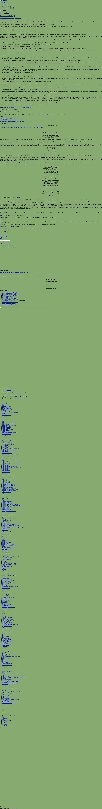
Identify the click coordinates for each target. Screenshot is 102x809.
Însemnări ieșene (5, 543)
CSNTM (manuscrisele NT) (7, 492)
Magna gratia (4, 570)
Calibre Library (4, 437)
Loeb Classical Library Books (7, 566)
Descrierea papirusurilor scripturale (8, 496)
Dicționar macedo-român (6, 508)
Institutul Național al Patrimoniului (8, 544)
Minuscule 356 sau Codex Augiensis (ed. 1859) (10, 586)
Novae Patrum (4, 616)
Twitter (3, 723)
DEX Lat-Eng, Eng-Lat (6, 498)
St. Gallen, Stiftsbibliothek (6, 668)
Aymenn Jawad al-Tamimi (6, 415)
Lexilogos (3, 560)
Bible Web (4, 712)
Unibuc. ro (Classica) (5, 696)
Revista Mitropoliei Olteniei (6, 649)
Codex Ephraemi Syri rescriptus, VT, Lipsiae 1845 (10, 460)
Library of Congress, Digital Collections (9, 563)
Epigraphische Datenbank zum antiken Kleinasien (10, 525)
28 (7, 237)
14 (7, 235)
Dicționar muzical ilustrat (6, 509)
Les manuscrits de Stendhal (6, 558)
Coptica (3, 486)
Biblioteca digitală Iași (6, 428)
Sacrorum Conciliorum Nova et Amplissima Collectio (11, 656)
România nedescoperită (6, 654)
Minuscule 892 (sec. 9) (6, 601)
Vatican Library (4, 724)
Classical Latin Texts (5, 447)
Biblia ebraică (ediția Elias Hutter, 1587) (9, 419)
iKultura (3, 539)
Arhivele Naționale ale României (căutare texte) (10, 412)
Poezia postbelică (5, 119)
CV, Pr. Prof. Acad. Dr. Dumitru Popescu (9, 7)
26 (5, 237)
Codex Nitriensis (5, 465)
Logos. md (4, 569)
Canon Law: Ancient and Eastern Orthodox (9, 440)
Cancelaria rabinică (5, 439)
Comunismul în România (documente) (8, 484)
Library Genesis (4, 562)
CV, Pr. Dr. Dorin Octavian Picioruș (8, 5)
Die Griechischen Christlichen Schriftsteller (9, 512)
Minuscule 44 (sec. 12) (6, 588)
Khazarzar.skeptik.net (5, 554)
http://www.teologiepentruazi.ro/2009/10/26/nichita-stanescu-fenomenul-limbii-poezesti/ (50, 114)
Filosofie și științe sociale (6, 529)
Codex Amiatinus (5, 451)
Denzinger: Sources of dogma (7, 495)
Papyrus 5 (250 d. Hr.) (6, 630)
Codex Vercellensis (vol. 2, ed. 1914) (8, 479)
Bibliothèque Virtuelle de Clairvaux (8, 435)
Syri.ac (3, 674)
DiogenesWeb (4, 514)
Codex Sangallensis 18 (6, 468)
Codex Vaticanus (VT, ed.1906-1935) (8, 477)
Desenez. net (4, 497)
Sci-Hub (3, 659)
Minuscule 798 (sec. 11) (6, 599)
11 (4, 235)
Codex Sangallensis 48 (6, 470)
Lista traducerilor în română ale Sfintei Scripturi (10, 564)
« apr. (1, 239)
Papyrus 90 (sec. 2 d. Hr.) (6, 632)
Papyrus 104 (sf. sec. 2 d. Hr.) (7, 626)
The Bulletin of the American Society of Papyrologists (11, 681)
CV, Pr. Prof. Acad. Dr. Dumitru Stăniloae (9, 8)
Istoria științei (4, 549)
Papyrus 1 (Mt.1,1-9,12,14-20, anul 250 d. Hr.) (10, 624)
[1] (46, 19)
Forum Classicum (5, 530)
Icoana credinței (4, 537)
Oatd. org (3, 618)
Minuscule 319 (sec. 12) (6, 585)
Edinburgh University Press (6, 520)
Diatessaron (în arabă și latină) (7, 501)
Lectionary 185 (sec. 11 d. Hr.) (7, 557)
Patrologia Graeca (5, 634)
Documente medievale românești (7, 515)
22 (0, 237)
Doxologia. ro (4, 517)
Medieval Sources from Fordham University (9, 575)
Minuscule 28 (4, 584)
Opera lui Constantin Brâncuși (7, 621)
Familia (3, 528)
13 (6, 235)
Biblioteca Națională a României (7, 433)
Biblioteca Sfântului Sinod (6, 434)
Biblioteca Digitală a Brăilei (6, 426)
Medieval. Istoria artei (5, 576)
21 (7, 236)
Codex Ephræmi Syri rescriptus (7, 461)
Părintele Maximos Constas (6, 633)
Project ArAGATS (5, 643)
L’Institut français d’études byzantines (8, 555)
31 (3, 238)
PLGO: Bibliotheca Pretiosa (7, 639)
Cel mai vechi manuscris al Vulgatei (8, 444)
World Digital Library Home (7, 700)
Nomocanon (4, 615)
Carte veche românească (6, 441)
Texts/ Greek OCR (5, 678)
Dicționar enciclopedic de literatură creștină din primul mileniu (12, 505)
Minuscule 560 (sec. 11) (6, 593)
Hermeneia (4, 536)
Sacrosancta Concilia (5, 657)
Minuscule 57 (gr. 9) (5, 594)
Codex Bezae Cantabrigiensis (7, 453)
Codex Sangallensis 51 (6, 471)
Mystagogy (4, 610)
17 (3, 236)
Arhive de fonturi (8, 393)
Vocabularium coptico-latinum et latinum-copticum (10, 699)
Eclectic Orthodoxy (5, 519)
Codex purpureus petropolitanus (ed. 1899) (9, 466)
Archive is (4, 410)
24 (3, 237)
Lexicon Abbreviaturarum (6, 559)
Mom (3, 603)
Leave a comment (18, 18)
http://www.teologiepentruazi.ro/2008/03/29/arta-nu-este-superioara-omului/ (19, 107)
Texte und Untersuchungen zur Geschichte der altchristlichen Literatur (14, 677)
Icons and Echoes (5, 538)
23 (1, 237)
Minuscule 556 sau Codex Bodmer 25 (8, 592)
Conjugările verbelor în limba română (8, 485)
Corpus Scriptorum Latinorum (7, 491)
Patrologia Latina (5, 635)
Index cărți (4, 540)
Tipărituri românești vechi (6, 692)
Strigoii (18, 197)
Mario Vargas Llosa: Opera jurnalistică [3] (9, 303)
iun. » (3, 239)
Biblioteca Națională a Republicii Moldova (9, 432)
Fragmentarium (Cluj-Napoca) (7, 531)
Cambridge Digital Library (6, 438)
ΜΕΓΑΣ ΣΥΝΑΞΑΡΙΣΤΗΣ (7, 703)
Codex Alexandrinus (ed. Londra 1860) (8, 450)
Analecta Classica (5, 407)
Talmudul (3, 675)
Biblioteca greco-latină (6, 430)
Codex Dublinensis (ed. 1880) (7, 458)
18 (4, 236)
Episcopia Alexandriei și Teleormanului (8, 715)
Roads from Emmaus (5, 653)
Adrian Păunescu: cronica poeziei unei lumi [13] (10, 302)
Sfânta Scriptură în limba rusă (7, 665)
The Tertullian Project (5, 690)
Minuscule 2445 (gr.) (5, 583)
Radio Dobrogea (5, 647)
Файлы (3, 707)
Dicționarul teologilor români (7, 510)
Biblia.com (4, 420)
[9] (0, 228)
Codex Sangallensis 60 (6, 472)
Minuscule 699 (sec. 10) (6, 598)
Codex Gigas (4, 462)
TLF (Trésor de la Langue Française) (8, 693)
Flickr (3, 717)
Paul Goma (4, 637)
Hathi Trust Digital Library (6, 535)
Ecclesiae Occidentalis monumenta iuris (8, 518)
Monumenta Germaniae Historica (7, 606)
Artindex (3, 413)
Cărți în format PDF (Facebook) (7, 442)
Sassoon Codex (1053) (6, 658)
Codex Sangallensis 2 (5, 469)
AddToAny (4, 405)
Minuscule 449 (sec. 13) (6, 589)
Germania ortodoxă (5, 533)
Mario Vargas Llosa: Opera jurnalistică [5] (9, 296)
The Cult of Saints (5, 682)
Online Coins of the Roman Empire (8, 620)
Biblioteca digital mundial (6, 424)
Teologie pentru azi (3, 2)
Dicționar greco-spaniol (6, 507)
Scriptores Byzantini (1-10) (6, 662)
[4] (0, 112)
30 (1, 238)
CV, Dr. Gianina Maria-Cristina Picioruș (9, 6)
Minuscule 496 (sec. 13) (6, 591)
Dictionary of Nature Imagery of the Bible (9, 511)
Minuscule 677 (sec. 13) (6, 595)
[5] (56, 102)
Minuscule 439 (4, 587)
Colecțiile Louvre (5, 483)
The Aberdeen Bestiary (6, 680)
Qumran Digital (4, 646)
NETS (3, 612)
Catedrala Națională (5, 714)
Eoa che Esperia (5, 523)
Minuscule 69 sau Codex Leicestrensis (8, 597)
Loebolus (3, 567)
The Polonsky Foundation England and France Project (11, 687)
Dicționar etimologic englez (6, 506)
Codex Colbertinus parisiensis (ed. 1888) (9, 457)
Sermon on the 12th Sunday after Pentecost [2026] (10, 292)
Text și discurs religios (6, 676)
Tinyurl (3, 722)
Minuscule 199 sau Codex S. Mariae (8, 580)
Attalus (3, 414)
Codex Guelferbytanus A (6, 463)
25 (4, 237)
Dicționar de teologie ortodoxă (7, 503)
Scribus (3, 660)
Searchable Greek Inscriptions (7, 663)
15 (0, 236)
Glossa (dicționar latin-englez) (7, 534)
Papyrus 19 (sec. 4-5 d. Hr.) (6, 629)
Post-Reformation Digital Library (7, 640)
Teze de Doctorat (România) (7, 679)
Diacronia (3, 499)
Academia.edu (4, 402)
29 (0, 238)
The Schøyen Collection (6, 688)
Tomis (3, 694)
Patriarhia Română (5, 721)
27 (6, 237)
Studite (3, 672)
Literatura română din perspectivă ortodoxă (9, 118)
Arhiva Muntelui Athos (6, 411)
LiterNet (3, 565)
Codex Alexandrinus (5, 449)
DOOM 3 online (5, 516)
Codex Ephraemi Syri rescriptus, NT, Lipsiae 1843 (10, 459)
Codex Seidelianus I (5, 473)
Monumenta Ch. (5, 605)
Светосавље (4, 706)
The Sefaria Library (5, 689)
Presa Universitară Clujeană (6, 641)
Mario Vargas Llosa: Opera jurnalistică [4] (9, 297)
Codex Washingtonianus (6, 480)
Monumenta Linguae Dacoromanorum (8, 607)
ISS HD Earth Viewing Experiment (8, 548)
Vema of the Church (5, 698)
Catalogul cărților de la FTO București (8, 443)
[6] (0, 116)
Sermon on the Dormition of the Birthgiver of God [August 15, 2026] (13, 300)
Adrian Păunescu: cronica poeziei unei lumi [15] (10, 294)
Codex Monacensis (5, 464)
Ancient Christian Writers (6, 408)
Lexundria (4, 561)
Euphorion (4, 526)
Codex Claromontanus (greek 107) (8, 456)
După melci (9, 390)
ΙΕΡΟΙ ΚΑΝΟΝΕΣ (5, 701)
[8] (0, 226)
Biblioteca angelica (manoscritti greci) (8, 423)
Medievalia (4, 577)
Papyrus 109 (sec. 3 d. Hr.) (6, 627)
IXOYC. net (4, 550)
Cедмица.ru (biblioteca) (6, 493)
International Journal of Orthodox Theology (9, 545)
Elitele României (5, 521)
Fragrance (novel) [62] (6, 301)
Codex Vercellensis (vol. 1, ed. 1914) (8, 478)
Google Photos (4, 718)
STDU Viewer (4, 670)
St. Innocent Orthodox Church (7, 669)
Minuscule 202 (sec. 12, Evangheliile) (8, 582)
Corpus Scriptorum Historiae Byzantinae (9, 490)
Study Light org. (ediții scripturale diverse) (9, 673)
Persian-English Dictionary (6, 638)
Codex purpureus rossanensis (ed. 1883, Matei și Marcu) (11, 467)
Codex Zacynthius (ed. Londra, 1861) (8, 481)
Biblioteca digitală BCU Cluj (7, 713)
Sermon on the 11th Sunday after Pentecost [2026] (10, 299)
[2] (0, 109)
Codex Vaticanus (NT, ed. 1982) (7, 476)
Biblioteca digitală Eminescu (7, 427)
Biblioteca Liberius (5, 431)
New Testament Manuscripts (7, 613)
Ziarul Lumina (4, 725)
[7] (57, 185)
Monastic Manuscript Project (7, 604)
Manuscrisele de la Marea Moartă (7, 574)
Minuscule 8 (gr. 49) (5, 600)
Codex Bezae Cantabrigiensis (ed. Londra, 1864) (10, 454)
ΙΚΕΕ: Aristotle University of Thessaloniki (9, 702)
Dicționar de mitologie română (7, 502)
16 (1, 236)
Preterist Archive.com (5, 642)
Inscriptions (4, 541)
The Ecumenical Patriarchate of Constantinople (10, 683)
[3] (0, 111)
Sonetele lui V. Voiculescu (18, 395)
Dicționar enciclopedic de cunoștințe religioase (10, 504)
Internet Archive (5, 719)
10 (3, 235)
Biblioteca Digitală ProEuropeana (7, 429)
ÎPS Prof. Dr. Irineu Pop (6, 547)
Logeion (3, 568)
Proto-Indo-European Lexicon (7, 644)
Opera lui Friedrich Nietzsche (7, 622)
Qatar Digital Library (5, 645)
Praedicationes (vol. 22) (10, 391)
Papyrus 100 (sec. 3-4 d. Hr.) (7, 625)
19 (5, 236)
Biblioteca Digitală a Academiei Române (9, 425)
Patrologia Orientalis (5, 636)
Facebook (3, 716)
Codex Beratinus (5, 452)
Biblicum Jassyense (5, 421)
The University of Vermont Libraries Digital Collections (11, 691)
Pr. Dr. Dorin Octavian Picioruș (9, 18)
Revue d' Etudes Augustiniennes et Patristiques (10, 652)
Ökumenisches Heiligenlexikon (7, 619)
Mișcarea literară (5, 602)
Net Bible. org (4, 611)
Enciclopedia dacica (5, 522)
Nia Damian (4, 614)
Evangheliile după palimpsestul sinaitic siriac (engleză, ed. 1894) (13, 527)
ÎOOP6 (3, 546)
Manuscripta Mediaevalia (6, 572)
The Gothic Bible (5, 684)
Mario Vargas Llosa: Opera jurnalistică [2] (9, 304)
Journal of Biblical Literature (7, 553)
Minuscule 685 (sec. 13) (6, 596)
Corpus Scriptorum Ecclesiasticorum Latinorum (10, 489)
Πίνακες (3, 704)
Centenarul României (5, 446)
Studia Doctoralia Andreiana (7, 671)
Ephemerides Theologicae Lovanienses (8, 524)
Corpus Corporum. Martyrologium (8, 487)
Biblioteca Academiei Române (7, 422)
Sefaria (3, 664)
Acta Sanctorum (5, 404)
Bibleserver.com (5, 418)
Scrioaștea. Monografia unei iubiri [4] (20, 398)
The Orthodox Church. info (6, 685)
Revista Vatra (4, 650)
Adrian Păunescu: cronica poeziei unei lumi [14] (10, 298)
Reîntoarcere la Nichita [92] (7, 16)
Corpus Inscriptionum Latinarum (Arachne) (9, 488)
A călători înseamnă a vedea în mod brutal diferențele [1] (11, 295)
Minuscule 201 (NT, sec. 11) (7, 581)
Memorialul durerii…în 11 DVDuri (16, 394)
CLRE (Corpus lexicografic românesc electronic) (10, 448)
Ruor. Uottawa (4, 655)
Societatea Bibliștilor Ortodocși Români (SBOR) (10, 666)
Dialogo (3, 500)
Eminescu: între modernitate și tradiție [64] (12, 121)
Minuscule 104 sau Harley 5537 (7, 579)
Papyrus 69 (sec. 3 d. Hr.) (6, 631)
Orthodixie (4, 623)
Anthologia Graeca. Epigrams (7, 409)
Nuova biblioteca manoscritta (7, 617)
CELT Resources (5, 445)
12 (5, 235)
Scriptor (3, 661)
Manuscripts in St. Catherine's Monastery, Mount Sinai (11, 573)
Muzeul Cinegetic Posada (6, 608)
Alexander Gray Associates (6, 406)
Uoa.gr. (3, 697)
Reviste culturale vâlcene (6, 651)
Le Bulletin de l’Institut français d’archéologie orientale (11, 556)
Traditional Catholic (5, 695)
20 (6, 236)
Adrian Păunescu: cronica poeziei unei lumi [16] (10, 293)
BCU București (4, 416)
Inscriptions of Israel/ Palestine (7, 542)
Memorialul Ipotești (5, 578)
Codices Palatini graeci (6, 482)
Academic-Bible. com (5, 403)
